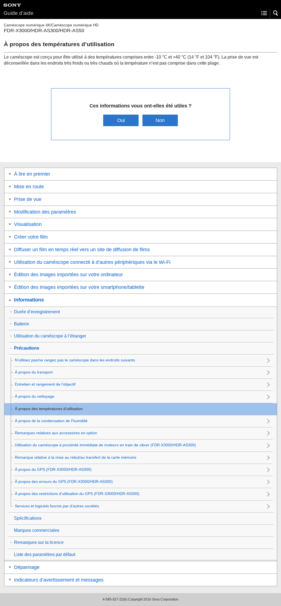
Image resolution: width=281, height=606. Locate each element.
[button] (276, 13)
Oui (121, 120)
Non (160, 120)
